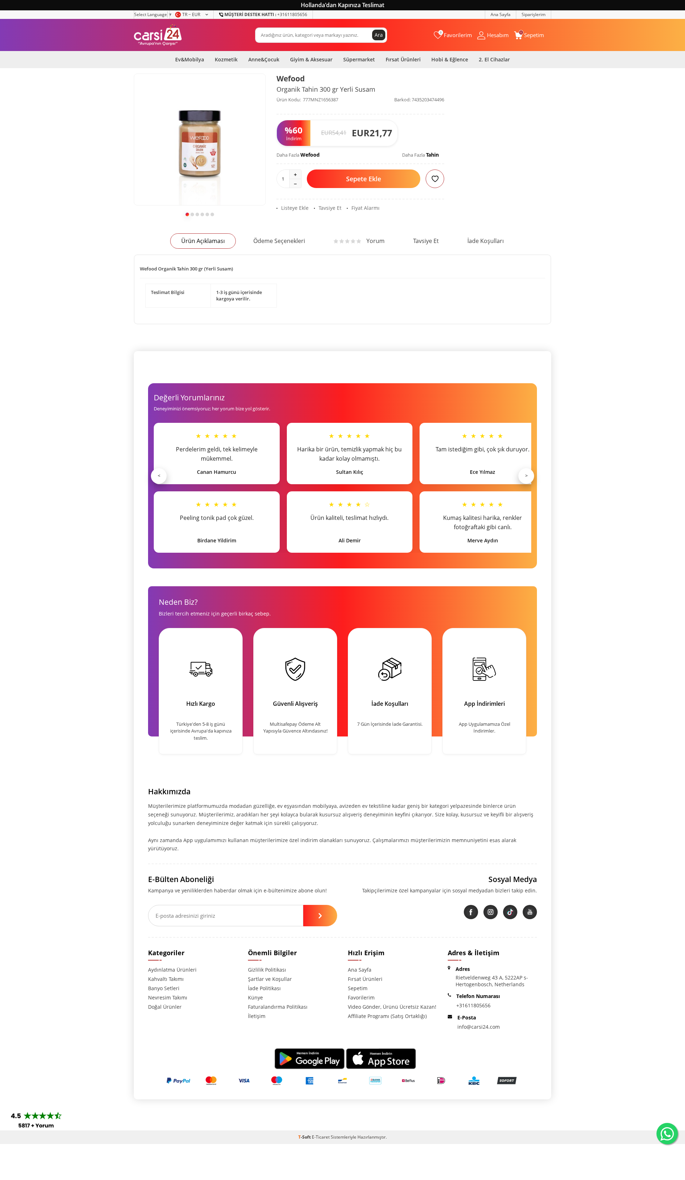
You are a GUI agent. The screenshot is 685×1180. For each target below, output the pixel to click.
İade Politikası (264, 988)
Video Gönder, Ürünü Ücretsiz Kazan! (392, 1006)
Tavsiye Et (330, 208)
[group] (199, 139)
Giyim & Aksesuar (311, 59)
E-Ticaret (321, 1137)
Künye (255, 997)
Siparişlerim (534, 14)
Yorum (375, 241)
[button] (187, 214)
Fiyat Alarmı (365, 208)
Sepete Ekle (363, 178)
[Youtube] (530, 912)
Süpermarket (359, 59)
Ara (379, 34)
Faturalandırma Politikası (278, 1006)
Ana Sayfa (501, 14)
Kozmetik (226, 59)
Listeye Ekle (295, 208)
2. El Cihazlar (494, 59)
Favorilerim (361, 997)
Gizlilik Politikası (267, 969)
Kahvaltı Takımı (166, 979)
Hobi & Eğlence (449, 59)
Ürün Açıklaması (203, 241)
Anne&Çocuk (263, 59)
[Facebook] (471, 912)
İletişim (256, 1016)
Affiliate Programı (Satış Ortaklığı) (387, 1016)
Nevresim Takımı (167, 997)
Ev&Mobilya (189, 59)
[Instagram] (490, 912)
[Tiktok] (510, 912)
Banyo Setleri (163, 988)
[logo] (158, 35)
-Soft (305, 1137)
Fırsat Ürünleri (403, 59)
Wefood (290, 78)
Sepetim (357, 988)
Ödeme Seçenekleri (279, 241)
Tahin (432, 154)
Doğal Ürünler (165, 1006)
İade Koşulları (485, 241)
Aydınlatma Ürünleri (172, 969)
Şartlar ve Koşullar (270, 979)
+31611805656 (265, 14)
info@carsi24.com (478, 1026)
